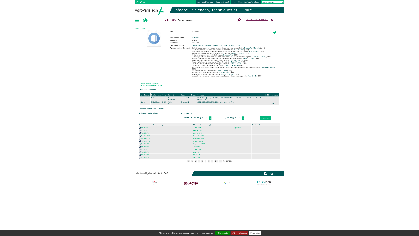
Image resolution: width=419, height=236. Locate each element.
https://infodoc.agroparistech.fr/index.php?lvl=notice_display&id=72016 (216, 45)
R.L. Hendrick (239, 50)
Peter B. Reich (222, 71)
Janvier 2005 (197, 133)
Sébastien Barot (223, 72)
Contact (158, 173)
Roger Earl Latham (268, 67)
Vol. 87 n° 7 (145, 127)
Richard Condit (249, 58)
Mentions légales (144, 173)
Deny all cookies (240, 233)
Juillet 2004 (197, 149)
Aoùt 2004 (196, 147)
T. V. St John (252, 76)
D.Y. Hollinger (254, 51)
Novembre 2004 (198, 138)
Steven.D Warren (236, 64)
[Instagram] (272, 173)
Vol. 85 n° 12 (145, 136)
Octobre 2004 (198, 141)
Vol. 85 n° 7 (145, 149)
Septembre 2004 (199, 144)
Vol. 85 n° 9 (145, 144)
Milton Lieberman (238, 53)
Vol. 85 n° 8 (145, 147)
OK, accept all (223, 233)
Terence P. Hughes (232, 65)
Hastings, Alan (228, 55)
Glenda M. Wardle (237, 60)
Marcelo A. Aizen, (260, 57)
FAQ (166, 173)
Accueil (137, 28)
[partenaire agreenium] (227, 183)
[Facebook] (265, 173)
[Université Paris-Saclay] (191, 183)
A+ (145, 2)
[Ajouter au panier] (274, 33)
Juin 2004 (196, 152)
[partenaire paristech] (264, 183)
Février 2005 (197, 130)
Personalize (255, 233)
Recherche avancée (257, 20)
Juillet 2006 (197, 127)
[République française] (155, 183)
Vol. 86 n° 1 (145, 133)
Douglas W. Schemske (252, 48)
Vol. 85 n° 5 (145, 155)
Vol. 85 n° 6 (145, 152)
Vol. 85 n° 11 (145, 138)
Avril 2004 (196, 157)
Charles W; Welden (227, 74)
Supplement (237, 127)
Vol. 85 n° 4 (145, 157)
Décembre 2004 (198, 136)
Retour (144, 28)
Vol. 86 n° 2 (145, 130)
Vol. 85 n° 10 (145, 141)
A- (137, 2)
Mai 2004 (196, 155)
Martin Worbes (235, 62)
